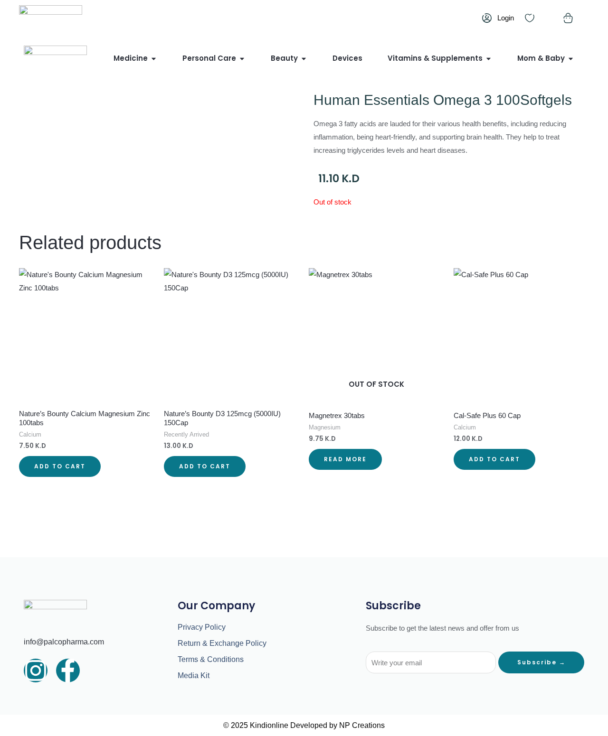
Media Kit (193, 675)
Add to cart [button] (60, 466)
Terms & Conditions (211, 659)
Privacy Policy (202, 627)
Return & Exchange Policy (222, 643)
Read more (345, 459)
